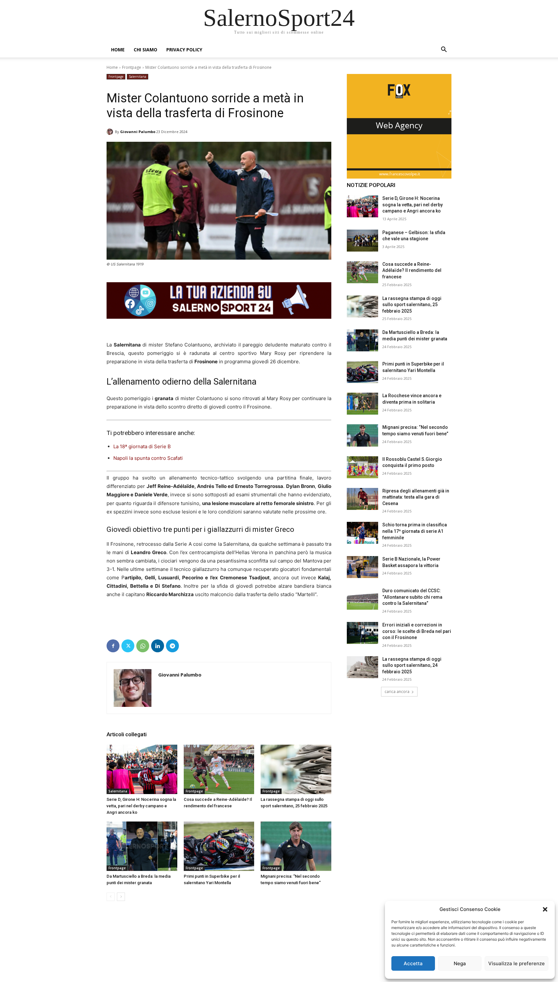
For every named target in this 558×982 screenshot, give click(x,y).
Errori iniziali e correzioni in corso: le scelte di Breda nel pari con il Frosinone (416, 631)
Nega (460, 963)
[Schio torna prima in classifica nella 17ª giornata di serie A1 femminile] (362, 533)
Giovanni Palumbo (137, 131)
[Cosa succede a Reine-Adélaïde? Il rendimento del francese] (219, 769)
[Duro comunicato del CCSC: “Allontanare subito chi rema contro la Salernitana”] (362, 599)
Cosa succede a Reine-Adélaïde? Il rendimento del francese (411, 270)
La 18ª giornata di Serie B (142, 446)
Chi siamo (145, 50)
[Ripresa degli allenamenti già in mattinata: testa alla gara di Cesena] (362, 499)
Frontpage (131, 67)
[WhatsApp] (142, 645)
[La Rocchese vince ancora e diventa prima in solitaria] (362, 404)
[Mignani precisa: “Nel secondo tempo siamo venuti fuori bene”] (296, 846)
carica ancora (397, 691)
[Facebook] (113, 645)
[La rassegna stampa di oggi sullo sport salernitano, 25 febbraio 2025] (296, 769)
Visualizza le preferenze (516, 963)
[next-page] (121, 897)
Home (118, 50)
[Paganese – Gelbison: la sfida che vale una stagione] (362, 241)
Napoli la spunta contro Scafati (148, 458)
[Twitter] (127, 645)
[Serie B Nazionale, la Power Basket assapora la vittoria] (362, 567)
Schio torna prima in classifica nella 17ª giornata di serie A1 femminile (414, 531)
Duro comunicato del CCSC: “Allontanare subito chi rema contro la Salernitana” (412, 597)
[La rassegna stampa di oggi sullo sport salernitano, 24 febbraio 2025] (362, 667)
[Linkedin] (157, 645)
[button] (545, 909)
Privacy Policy (184, 50)
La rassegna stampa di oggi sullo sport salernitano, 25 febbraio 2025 (411, 305)
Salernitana (137, 76)
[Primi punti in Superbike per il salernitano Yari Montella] (219, 846)
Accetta (413, 963)
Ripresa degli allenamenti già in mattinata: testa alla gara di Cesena (415, 497)
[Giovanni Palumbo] (111, 132)
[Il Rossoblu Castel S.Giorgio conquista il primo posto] (362, 467)
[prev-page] (111, 897)
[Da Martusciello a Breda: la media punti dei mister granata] (142, 846)
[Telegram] (172, 645)
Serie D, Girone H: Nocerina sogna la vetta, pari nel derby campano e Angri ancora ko (141, 806)
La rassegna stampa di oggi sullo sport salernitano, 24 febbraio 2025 (411, 665)
